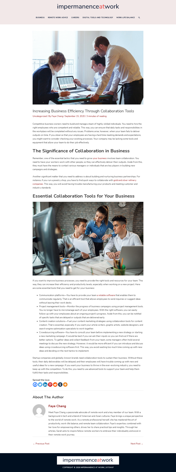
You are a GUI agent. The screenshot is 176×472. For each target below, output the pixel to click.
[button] (139, 18)
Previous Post (41, 443)
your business (100, 158)
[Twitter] (40, 384)
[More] (65, 384)
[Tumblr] (60, 384)
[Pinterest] (50, 384)
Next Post (137, 443)
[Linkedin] (45, 384)
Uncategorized (40, 116)
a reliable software (106, 295)
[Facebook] (35, 384)
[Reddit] (55, 384)
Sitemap (110, 467)
